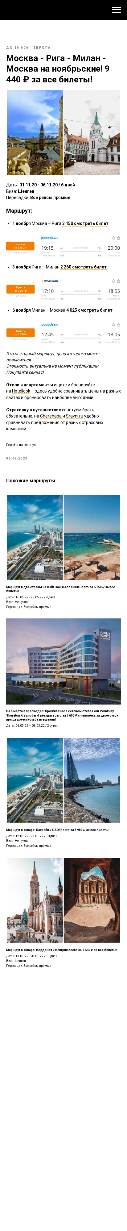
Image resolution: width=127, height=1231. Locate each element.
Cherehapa (51, 416)
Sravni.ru (74, 416)
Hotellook (21, 391)
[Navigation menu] (116, 10)
